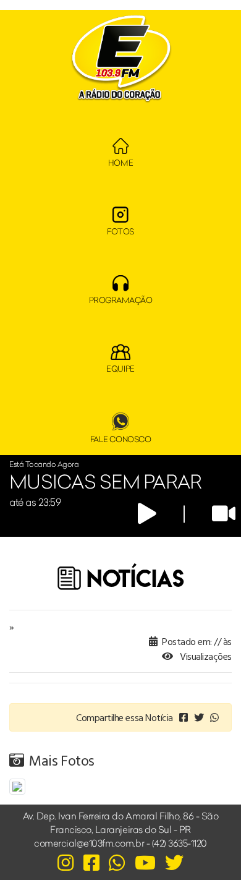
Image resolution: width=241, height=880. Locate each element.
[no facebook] (183, 717)
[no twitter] (199, 717)
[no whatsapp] (214, 717)
